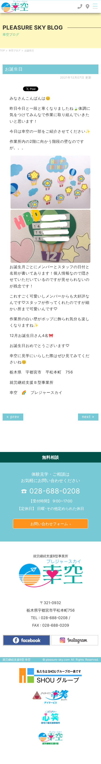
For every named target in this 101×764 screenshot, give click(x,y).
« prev (13, 416)
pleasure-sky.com (58, 659)
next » (88, 416)
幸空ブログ (14, 50)
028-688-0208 (53, 491)
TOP (2, 50)
